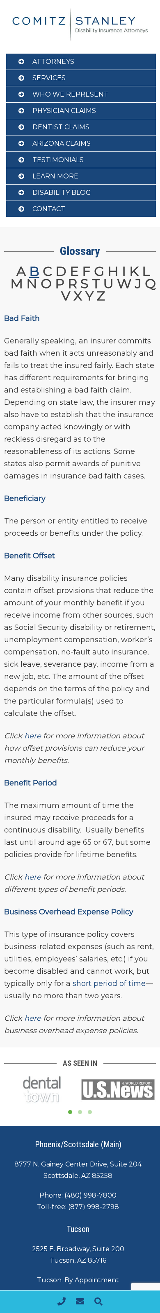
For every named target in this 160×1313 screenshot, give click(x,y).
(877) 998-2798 (93, 1207)
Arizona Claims (61, 143)
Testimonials (58, 160)
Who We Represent (70, 94)
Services (49, 78)
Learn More (55, 176)
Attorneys (53, 61)
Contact (48, 209)
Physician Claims (64, 111)
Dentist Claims (60, 127)
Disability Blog (61, 192)
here (32, 877)
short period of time (109, 983)
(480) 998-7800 (90, 1195)
